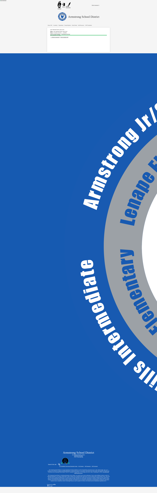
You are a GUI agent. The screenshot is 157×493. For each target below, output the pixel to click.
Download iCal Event (66, 34)
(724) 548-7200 (80, 456)
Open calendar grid (64, 37)
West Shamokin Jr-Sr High (55, 35)
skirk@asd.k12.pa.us (78, 473)
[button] (50, 25)
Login (49, 486)
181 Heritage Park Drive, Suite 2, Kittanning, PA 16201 (78, 455)
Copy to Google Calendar (55, 34)
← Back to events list (55, 37)
